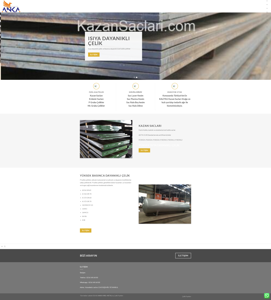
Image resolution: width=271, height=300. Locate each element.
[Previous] (8, 46)
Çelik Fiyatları (186, 296)
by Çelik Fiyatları (117, 296)
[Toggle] (2, 246)
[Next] (263, 46)
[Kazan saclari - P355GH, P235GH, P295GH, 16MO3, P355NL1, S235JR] (21, 6)
